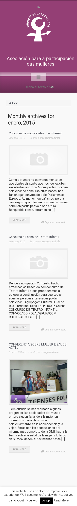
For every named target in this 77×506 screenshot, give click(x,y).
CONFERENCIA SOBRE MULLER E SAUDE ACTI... (37, 346)
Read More (61, 500)
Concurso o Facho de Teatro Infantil (34, 237)
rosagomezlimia (51, 137)
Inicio (15, 103)
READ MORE (19, 220)
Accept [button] (46, 500)
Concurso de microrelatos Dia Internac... (36, 133)
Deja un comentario (55, 222)
